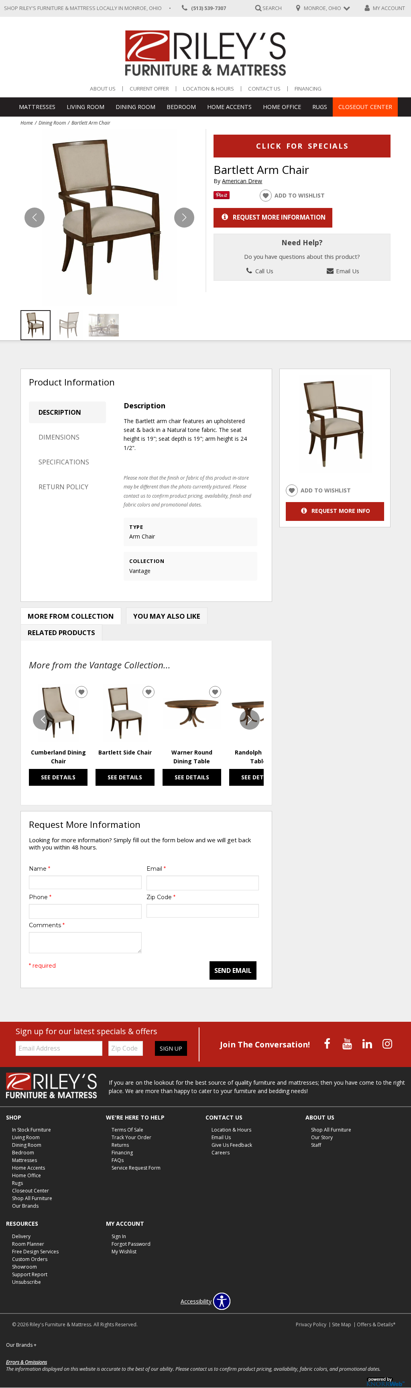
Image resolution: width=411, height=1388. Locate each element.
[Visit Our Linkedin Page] (368, 1043)
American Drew (242, 181)
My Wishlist (124, 1251)
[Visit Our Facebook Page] (328, 1043)
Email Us (346, 271)
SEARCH (272, 7)
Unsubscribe (26, 1282)
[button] (184, 218)
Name (39, 868)
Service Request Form (136, 1167)
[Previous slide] (43, 720)
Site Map (341, 1324)
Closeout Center (365, 107)
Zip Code (160, 897)
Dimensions (59, 437)
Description (60, 412)
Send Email (233, 970)
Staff (316, 1145)
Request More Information (279, 217)
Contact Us (264, 88)
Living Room (85, 107)
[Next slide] (250, 720)
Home (26, 122)
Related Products (61, 632)
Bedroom (181, 107)
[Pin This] (222, 197)
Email (156, 868)
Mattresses (37, 107)
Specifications (64, 462)
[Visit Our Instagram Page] (387, 1043)
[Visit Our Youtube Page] (348, 1043)
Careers (221, 1152)
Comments (47, 925)
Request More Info (340, 510)
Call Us (263, 271)
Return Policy (63, 486)
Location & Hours (208, 88)
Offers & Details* (376, 1324)
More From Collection (71, 616)
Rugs (319, 107)
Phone (40, 897)
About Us (103, 88)
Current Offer (149, 88)
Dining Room (135, 107)
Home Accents (229, 107)
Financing (308, 88)
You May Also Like (166, 616)
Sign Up (171, 1048)
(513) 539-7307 (208, 8)
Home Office (282, 107)
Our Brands (25, 1205)
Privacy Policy (311, 1324)
